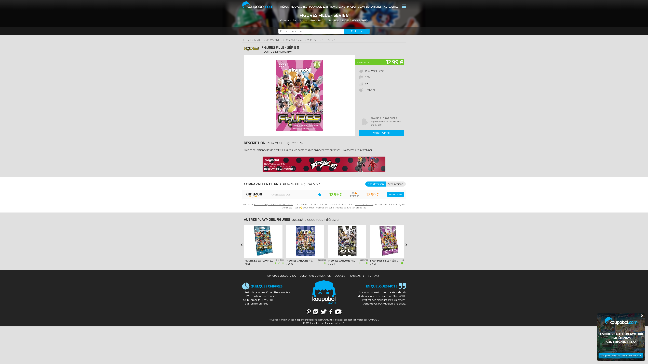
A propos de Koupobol (281, 275)
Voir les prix (381, 133)
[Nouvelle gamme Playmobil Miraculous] (324, 170)
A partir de (363, 62)
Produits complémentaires (364, 6)
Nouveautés (299, 6)
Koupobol (260, 5)
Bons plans (337, 6)
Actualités (391, 6)
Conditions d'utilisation (315, 275)
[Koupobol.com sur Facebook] (330, 311)
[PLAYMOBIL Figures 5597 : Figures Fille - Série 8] (299, 95)
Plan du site (356, 275)
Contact (373, 275)
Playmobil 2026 (318, 6)
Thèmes (284, 6)
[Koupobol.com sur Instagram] (315, 311)
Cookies (340, 275)
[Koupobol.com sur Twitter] (324, 311)
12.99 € (394, 62)
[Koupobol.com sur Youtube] (338, 311)
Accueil (247, 40)
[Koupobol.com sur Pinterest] (308, 311)
